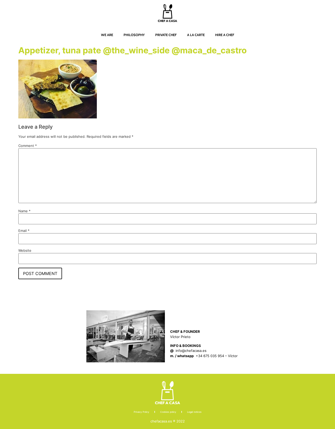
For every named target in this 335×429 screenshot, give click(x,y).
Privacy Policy (141, 411)
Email (24, 230)
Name (24, 211)
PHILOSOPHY (134, 35)
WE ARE (107, 35)
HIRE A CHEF (224, 35)
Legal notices (194, 411)
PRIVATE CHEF (166, 35)
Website (24, 250)
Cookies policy (168, 411)
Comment (27, 145)
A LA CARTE (196, 35)
